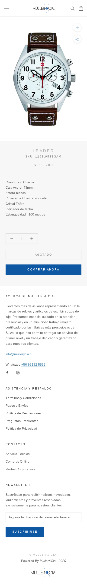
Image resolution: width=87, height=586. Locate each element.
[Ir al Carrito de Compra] (81, 8)
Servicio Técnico (18, 454)
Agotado (43, 254)
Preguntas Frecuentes (22, 421)
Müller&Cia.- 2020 (53, 561)
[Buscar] (73, 8)
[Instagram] (17, 372)
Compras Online (17, 461)
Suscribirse (24, 531)
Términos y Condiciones (23, 398)
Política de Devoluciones (24, 413)
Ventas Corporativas (20, 469)
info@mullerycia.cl (19, 354)
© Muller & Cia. (43, 554)
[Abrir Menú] (6, 8)
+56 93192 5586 (33, 364)
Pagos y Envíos (17, 405)
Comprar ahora (43, 269)
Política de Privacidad (21, 428)
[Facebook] (7, 372)
